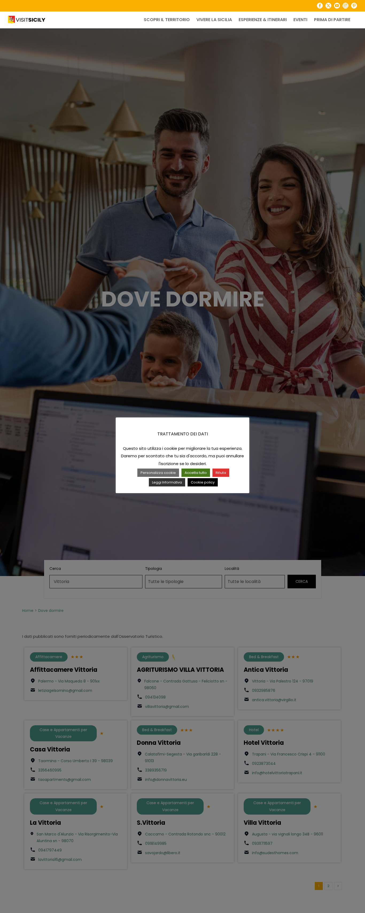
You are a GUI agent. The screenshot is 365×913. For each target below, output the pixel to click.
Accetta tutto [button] (196, 472)
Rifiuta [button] (221, 472)
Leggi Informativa (167, 482)
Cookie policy (203, 482)
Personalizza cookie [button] (158, 472)
